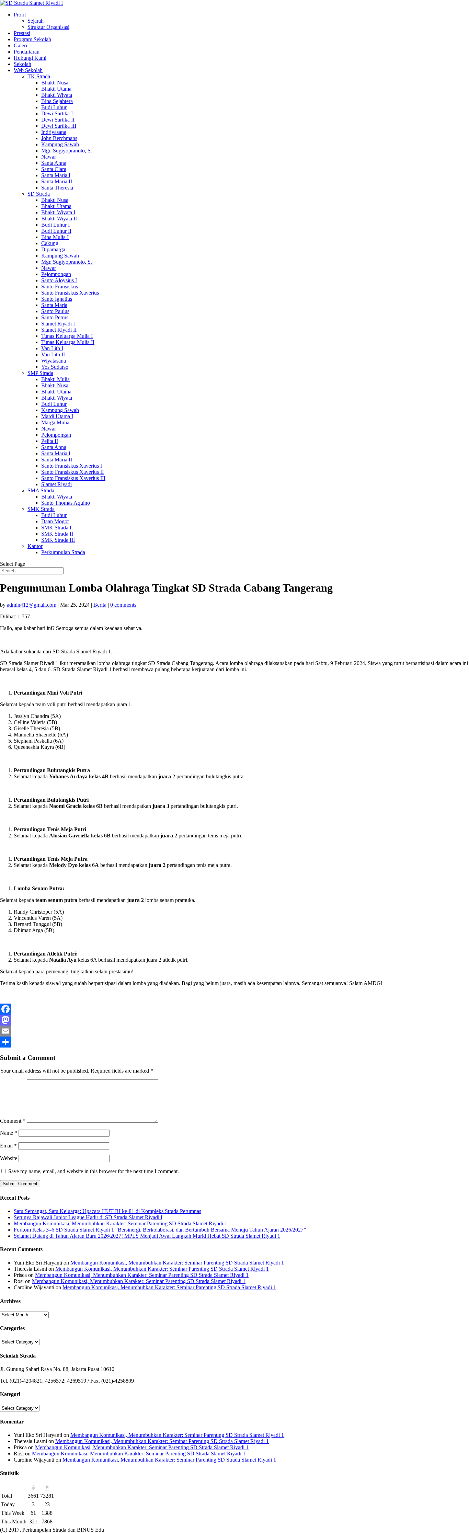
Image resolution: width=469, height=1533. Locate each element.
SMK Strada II (57, 534)
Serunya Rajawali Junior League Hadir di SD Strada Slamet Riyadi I (88, 1217)
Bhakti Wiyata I (58, 212)
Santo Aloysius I (59, 280)
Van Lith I (52, 348)
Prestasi (22, 33)
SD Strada (38, 194)
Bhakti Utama (56, 89)
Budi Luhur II (56, 231)
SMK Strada (41, 509)
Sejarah (35, 21)
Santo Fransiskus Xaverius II (72, 472)
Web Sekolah (28, 70)
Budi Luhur (54, 107)
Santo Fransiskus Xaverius (70, 293)
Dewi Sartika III (58, 126)
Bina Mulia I (55, 237)
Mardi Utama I (57, 416)
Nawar (48, 157)
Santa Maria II (56, 181)
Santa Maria (54, 305)
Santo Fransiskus (59, 286)
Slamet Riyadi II (59, 330)
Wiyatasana (53, 361)
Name (8, 1133)
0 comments (123, 605)
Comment (12, 1121)
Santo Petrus (54, 317)
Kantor (35, 546)
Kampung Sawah (60, 144)
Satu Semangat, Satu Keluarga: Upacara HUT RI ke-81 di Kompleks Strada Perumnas (107, 1211)
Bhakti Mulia (55, 379)
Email (8, 1145)
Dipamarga (53, 249)
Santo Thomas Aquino (65, 503)
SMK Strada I (56, 527)
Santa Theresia (57, 188)
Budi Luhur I (55, 225)
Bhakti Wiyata (56, 95)
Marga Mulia (55, 422)
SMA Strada (40, 490)
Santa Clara (53, 169)
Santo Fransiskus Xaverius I (71, 466)
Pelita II (49, 441)
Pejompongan (56, 274)
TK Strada (38, 76)
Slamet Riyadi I (58, 324)
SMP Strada (40, 373)
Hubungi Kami (30, 58)
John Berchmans (59, 138)
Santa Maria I (55, 175)
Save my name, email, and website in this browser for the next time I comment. (93, 1171)
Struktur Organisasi (48, 27)
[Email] (234, 1031)
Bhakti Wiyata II (59, 218)
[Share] (234, 1042)
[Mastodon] (234, 1020)
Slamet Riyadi (56, 484)
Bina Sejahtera (57, 101)
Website (8, 1158)
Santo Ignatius (56, 299)
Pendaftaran (26, 52)
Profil (20, 15)
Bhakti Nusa (54, 82)
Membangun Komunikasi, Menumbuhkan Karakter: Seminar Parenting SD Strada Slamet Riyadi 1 (120, 1223)
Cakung (49, 243)
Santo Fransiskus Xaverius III (73, 478)
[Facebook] (234, 1009)
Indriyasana (53, 132)
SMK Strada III (58, 540)
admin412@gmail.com (31, 605)
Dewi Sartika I (57, 113)
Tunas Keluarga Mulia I (67, 336)
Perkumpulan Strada (63, 552)
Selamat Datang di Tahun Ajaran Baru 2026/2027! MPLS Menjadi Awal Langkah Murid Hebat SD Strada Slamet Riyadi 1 (147, 1236)
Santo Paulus (55, 311)
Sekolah (22, 64)
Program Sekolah (32, 39)
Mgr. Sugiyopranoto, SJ (67, 150)
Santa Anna (53, 163)
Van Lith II (53, 354)
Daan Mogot (55, 521)
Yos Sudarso (54, 367)
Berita (99, 605)
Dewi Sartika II (58, 120)
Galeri (20, 45)
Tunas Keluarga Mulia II (67, 342)
